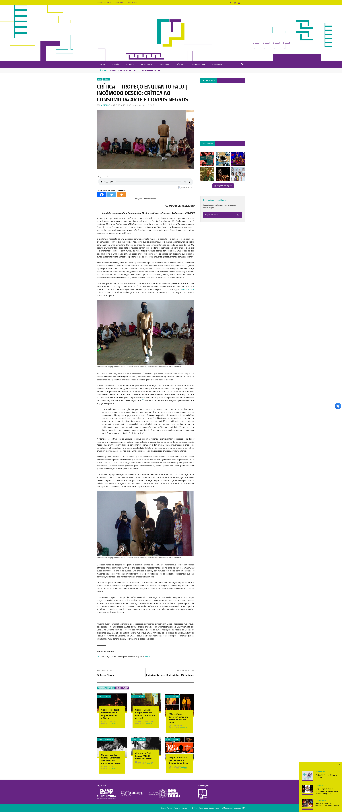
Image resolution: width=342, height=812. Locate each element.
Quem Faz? (119, 3)
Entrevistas (146, 64)
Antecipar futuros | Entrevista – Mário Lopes (170, 675)
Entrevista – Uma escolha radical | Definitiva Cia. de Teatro (136, 70)
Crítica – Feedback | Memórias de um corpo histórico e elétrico (110, 714)
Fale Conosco (132, 3)
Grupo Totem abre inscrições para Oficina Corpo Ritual (178, 760)
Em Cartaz (176, 697)
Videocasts (164, 64)
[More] (121, 194)
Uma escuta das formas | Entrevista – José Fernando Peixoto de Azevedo (111, 759)
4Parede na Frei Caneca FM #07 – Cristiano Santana (144, 756)
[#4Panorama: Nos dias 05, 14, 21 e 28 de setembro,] (207, 174)
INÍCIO (102, 64)
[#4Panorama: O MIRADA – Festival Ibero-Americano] (238, 159)
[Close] (339, 764)
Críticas (179, 64)
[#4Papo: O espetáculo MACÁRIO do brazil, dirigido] (223, 174)
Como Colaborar (197, 64)
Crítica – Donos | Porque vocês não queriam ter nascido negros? (145, 714)
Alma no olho (187, 289)
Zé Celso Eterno (105, 675)
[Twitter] (111, 194)
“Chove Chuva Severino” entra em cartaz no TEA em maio (178, 718)
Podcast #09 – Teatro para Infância (326, 776)
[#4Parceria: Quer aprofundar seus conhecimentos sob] (223, 159)
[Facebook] (101, 194)
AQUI (147, 656)
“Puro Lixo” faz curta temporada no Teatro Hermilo (327, 804)
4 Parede (105, 105)
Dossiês (115, 64)
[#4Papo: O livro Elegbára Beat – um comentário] (238, 174)
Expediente (217, 64)
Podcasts (130, 64)
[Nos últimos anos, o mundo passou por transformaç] (207, 159)
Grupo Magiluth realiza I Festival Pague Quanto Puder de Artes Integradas (327, 791)
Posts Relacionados (106, 688)
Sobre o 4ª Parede (104, 3)
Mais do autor (122, 688)
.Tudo (99, 79)
